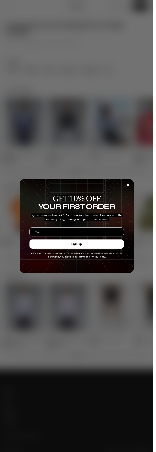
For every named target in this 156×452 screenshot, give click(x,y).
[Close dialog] (128, 184)
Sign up (76, 244)
